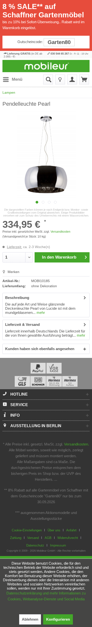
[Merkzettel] (60, 79)
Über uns (54, 530)
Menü (17, 79)
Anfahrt (71, 530)
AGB (48, 538)
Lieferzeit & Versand (22, 324)
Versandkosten (60, 231)
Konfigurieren (58, 619)
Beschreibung (17, 298)
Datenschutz (35, 545)
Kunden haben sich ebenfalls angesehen (39, 349)
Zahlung (15, 538)
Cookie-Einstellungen (27, 530)
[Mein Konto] (72, 79)
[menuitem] (12, 79)
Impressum (58, 545)
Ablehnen (30, 619)
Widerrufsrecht (67, 538)
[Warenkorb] (84, 79)
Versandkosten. (76, 444)
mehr (40, 312)
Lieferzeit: (14, 247)
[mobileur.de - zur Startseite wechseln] (46, 66)
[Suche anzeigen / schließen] (48, 79)
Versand (33, 538)
